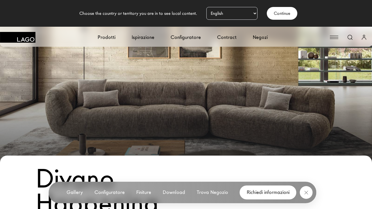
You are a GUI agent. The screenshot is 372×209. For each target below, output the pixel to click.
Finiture (143, 192)
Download (174, 192)
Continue (282, 13)
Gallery (75, 192)
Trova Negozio (212, 192)
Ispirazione (143, 37)
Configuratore (186, 37)
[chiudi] (306, 192)
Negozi (260, 37)
